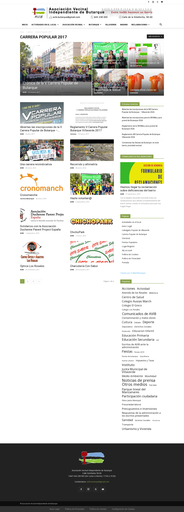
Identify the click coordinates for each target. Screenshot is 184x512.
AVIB (24, 92)
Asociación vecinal (73, 24)
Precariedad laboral (131, 404)
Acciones (128, 288)
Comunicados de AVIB (139, 313)
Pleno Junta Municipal (131, 400)
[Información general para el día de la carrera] (146, 55)
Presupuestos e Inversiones (139, 408)
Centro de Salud (133, 297)
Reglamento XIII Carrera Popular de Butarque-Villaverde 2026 (141, 135)
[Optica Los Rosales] (42, 252)
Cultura (127, 322)
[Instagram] (153, 2)
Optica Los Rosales (32, 266)
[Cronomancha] (42, 182)
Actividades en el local (44, 24)
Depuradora (127, 326)
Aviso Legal (127, 226)
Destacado (126, 331)
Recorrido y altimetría (83, 164)
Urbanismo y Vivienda (136, 428)
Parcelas (153, 385)
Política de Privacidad (131, 258)
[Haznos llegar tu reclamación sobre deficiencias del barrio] (142, 173)
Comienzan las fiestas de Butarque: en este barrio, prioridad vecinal (140, 144)
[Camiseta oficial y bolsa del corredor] (146, 82)
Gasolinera (144, 356)
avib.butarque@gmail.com (98, 481)
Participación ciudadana (139, 396)
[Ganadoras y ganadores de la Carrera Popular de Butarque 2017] (110, 55)
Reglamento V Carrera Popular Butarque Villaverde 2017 (89, 128)
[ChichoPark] (92, 218)
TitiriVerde (156, 420)
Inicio (25, 24)
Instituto (128, 364)
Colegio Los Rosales (131, 309)
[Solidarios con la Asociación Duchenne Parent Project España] (42, 215)
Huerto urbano (128, 361)
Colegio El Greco (132, 305)
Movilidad (150, 376)
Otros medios (134, 384)
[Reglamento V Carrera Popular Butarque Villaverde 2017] (92, 113)
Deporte (148, 322)
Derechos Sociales (143, 326)
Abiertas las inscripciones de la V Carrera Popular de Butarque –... (41, 128)
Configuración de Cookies (123, 509)
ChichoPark (77, 232)
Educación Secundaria (138, 339)
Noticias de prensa (138, 380)
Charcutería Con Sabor (84, 266)
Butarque (94, 24)
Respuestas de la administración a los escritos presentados (141, 414)
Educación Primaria (135, 335)
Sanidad (127, 419)
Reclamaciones (139, 24)
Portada (125, 262)
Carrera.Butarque (27, 199)
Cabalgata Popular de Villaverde (135, 230)
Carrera (30, 32)
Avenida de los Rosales (134, 292)
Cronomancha (28, 195)
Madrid (124, 24)
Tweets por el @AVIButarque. (133, 273)
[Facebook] (149, 2)
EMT (157, 340)
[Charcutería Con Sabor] (92, 252)
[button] (160, 25)
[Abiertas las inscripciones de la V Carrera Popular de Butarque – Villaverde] (42, 113)
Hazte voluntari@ (81, 198)
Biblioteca (153, 292)
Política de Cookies (130, 254)
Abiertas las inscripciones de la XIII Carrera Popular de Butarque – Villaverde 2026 (140, 110)
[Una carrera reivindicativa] (42, 150)
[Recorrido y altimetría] (92, 150)
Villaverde (110, 24)
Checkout (126, 238)
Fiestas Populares (129, 242)
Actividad (143, 288)
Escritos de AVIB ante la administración (135, 346)
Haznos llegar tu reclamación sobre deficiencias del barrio (138, 188)
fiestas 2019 (139, 352)
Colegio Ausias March (136, 301)
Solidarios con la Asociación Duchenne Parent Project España (40, 228)
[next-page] (39, 281)
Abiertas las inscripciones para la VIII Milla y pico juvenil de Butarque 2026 (142, 119)
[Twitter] (157, 2)
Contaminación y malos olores (139, 317)
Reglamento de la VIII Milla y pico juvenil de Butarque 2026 (140, 127)
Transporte (127, 424)
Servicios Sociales (142, 420)
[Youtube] (162, 2)
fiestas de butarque (130, 356)
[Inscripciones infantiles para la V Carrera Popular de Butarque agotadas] (110, 82)
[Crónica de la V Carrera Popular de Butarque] (56, 73)
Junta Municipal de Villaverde (134, 370)
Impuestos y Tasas (145, 360)
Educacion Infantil (143, 330)
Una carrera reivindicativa (36, 164)
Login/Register (128, 246)
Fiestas (127, 351)
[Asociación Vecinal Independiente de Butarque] (92, 13)
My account (127, 250)
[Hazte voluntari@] (92, 184)
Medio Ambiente (132, 376)
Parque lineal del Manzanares (134, 390)
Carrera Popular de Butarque (134, 234)
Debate (137, 322)
